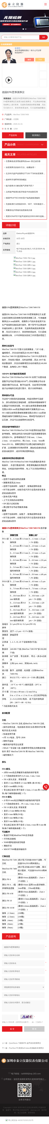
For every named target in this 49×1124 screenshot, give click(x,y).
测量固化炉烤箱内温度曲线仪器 (19, 210)
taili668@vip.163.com (31, 1074)
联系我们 (36, 135)
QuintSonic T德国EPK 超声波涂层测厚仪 (25, 1043)
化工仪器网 (22, 1113)
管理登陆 (31, 1113)
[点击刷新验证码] (26, 1017)
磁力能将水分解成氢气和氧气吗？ (20, 186)
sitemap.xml (35, 1110)
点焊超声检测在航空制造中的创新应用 (22, 192)
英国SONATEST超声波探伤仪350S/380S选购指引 (26, 216)
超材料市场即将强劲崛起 (16, 179)
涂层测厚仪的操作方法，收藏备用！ (21, 167)
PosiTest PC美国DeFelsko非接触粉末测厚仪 (26, 1048)
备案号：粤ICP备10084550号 (17, 1110)
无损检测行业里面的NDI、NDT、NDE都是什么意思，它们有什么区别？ (26, 204)
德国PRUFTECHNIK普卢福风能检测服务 (23, 198)
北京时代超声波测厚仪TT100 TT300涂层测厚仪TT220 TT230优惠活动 (26, 173)
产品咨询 (13, 135)
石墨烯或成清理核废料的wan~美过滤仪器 (23, 161)
